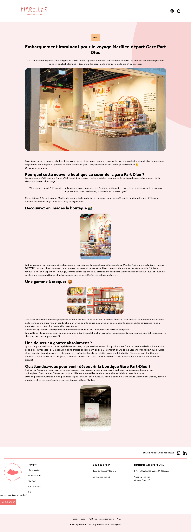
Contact (32, 481)
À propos (32, 465)
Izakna (101, 524)
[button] (13, 11)
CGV (119, 519)
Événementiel (34, 475)
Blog (30, 492)
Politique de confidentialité (101, 519)
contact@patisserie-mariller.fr (13, 495)
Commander (34, 470)
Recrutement (34, 486)
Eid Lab (83, 524)
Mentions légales (77, 519)
